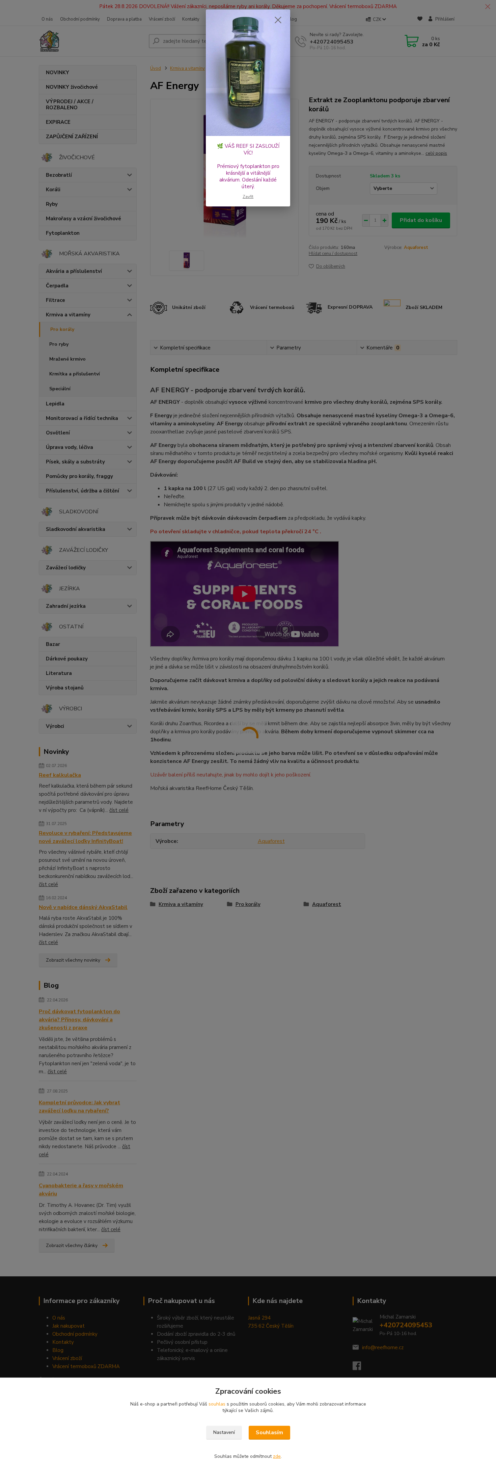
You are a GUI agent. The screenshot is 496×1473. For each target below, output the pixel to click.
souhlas (217, 1404)
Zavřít (248, 196)
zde (277, 1456)
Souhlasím (269, 1432)
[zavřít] (278, 20)
